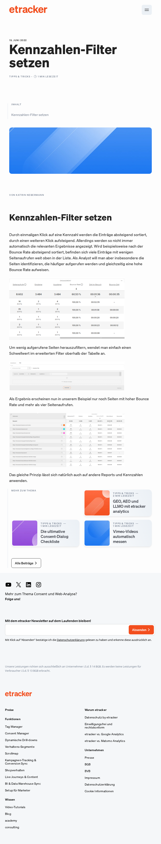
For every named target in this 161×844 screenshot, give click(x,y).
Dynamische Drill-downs (21, 740)
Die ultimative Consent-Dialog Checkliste (54, 536)
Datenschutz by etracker (101, 717)
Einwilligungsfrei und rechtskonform (98, 725)
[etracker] (28, 10)
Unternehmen (94, 750)
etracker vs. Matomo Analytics (105, 741)
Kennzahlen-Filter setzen (30, 114)
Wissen (10, 799)
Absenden (139, 630)
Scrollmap (11, 753)
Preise (9, 710)
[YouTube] (8, 584)
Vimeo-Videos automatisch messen (125, 536)
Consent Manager (17, 733)
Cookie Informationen (99, 791)
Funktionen (13, 719)
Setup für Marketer (17, 790)
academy (11, 820)
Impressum (92, 777)
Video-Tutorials (15, 807)
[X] (18, 584)
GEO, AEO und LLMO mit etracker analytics (129, 506)
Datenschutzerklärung (71, 640)
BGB (88, 764)
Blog (8, 813)
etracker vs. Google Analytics (104, 734)
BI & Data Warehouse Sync (23, 783)
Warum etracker (95, 710)
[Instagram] (38, 584)
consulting (12, 827)
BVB (88, 771)
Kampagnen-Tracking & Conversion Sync (20, 761)
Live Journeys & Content (21, 777)
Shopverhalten (15, 770)
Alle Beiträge (24, 563)
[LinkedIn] (28, 584)
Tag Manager (13, 726)
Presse (89, 757)
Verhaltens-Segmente (20, 746)
